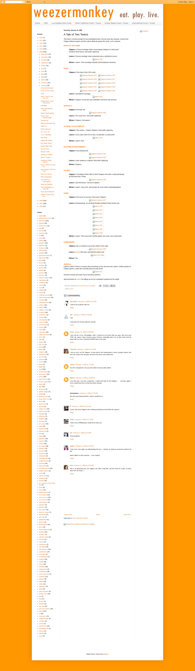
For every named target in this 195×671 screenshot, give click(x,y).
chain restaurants (44, 297)
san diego (42, 547)
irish (40, 433)
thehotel (41, 603)
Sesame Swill (45, 151)
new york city (43, 497)
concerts (42, 312)
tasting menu (43, 594)
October (44, 60)
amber (72, 446)
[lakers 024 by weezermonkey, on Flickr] (97, 221)
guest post (42, 404)
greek (41, 401)
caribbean (42, 282)
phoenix (41, 522)
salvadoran (42, 544)
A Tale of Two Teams (47, 91)
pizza (40, 527)
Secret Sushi (45, 149)
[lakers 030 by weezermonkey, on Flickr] (97, 138)
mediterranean (43, 461)
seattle (41, 562)
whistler (41, 633)
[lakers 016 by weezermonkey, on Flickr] (97, 206)
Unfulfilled (44, 105)
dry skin (41, 357)
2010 (41, 49)
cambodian (42, 280)
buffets (41, 270)
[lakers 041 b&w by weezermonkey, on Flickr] (97, 255)
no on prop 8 (43, 500)
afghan (41, 216)
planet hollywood (44, 529)
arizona (41, 230)
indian (41, 426)
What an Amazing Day (48, 123)
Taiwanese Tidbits (46, 154)
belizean (41, 250)
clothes (41, 307)
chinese (41, 305)
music (41, 490)
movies (41, 480)
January (44, 85)
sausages (42, 554)
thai (40, 599)
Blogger (106, 654)
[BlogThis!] (106, 285)
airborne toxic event (45, 218)
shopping (42, 566)
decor (41, 337)
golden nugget (43, 391)
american (42, 221)
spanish (41, 579)
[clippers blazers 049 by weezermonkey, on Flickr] (97, 249)
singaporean (43, 569)
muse (41, 487)
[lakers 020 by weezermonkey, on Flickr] (97, 210)
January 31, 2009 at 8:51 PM (87, 301)
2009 (41, 52)
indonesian (42, 428)
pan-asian (42, 509)
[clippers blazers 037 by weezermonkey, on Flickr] (97, 200)
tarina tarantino (44, 591)
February (44, 82)
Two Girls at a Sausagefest (46, 180)
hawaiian (42, 414)
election (41, 359)
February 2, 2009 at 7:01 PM (88, 393)
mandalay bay (43, 458)
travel (41, 611)
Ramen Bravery (46, 129)
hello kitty (42, 416)
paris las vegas (44, 512)
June (43, 71)
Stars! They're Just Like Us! (47, 97)
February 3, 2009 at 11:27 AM (81, 406)
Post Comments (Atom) (80, 518)
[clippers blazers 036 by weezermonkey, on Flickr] (97, 180)
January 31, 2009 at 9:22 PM (82, 315)
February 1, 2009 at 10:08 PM (85, 378)
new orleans (43, 495)
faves (41, 364)
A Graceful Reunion (47, 88)
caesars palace (44, 277)
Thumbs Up (44, 120)
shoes (41, 564)
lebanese (42, 448)
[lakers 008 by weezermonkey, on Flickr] (97, 59)
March (43, 80)
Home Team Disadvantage (46, 116)
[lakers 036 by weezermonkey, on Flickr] (97, 229)
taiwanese (42, 586)
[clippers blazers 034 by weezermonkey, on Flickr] (88, 91)
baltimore (42, 245)
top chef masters (44, 609)
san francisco (43, 549)
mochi (41, 473)
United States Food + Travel (116, 23)
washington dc (43, 628)
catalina (41, 290)
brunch (41, 268)
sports (71, 288)
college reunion (44, 310)
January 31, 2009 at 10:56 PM (84, 332)
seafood (41, 559)
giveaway (42, 389)
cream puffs (43, 324)
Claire (72, 419)
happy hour (42, 409)
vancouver (42, 616)
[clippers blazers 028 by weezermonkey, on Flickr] (88, 83)
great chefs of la (44, 399)
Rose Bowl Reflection (47, 191)
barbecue (42, 248)
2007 (41, 203)
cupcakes (42, 332)
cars (40, 287)
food (40, 369)
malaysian (42, 456)
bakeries (42, 243)
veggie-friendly (43, 618)
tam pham (73, 301)
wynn (40, 636)
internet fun (42, 431)
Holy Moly (44, 137)
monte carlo (43, 476)
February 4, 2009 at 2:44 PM (82, 433)
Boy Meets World (46, 143)
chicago (41, 300)
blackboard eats (44, 255)
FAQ (46, 23)
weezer (41, 631)
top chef (41, 606)
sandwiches (43, 552)
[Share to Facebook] (111, 285)
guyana (41, 406)
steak (41, 584)
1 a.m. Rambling (46, 135)
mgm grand (42, 466)
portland (41, 532)
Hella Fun (44, 126)
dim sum (41, 344)
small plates (43, 571)
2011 (41, 46)
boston (41, 263)
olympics (42, 505)
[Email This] (104, 285)
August (43, 65)
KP (71, 433)
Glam (72, 332)
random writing (43, 537)
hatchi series (43, 411)
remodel (41, 539)
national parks (43, 492)
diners (41, 349)
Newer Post (68, 514)
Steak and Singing (46, 184)
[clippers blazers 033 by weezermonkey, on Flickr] (107, 87)
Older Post (127, 514)
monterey (42, 478)
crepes (41, 327)
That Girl (73, 349)
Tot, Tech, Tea (45, 132)
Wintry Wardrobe (46, 177)
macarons (42, 453)
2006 (41, 206)
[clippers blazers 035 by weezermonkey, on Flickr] (107, 91)
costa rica (42, 322)
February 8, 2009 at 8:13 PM (84, 446)
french (41, 376)
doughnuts (42, 354)
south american (44, 574)
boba (40, 260)
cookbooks (42, 315)
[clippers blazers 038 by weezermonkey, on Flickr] (97, 113)
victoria (41, 623)
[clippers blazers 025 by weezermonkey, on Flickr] (107, 75)
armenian (42, 233)
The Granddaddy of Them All (47, 188)
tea (40, 596)
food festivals (43, 372)
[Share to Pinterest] (114, 285)
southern (42, 576)
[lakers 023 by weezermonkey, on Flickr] (97, 218)
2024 (41, 37)
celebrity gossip (44, 295)
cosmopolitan (43, 320)
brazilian (41, 265)
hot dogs (42, 421)
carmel (41, 285)
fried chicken (43, 379)
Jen (71, 315)
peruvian (42, 517)
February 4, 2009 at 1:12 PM (84, 419)
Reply (72, 307)
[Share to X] (109, 285)
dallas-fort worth (44, 334)
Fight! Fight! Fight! (46, 146)
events (41, 362)
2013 (41, 40)
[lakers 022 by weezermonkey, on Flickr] (97, 214)
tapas (41, 589)
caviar (41, 292)
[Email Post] (100, 285)
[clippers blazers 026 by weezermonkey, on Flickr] (88, 79)
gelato (41, 384)
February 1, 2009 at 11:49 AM (86, 349)
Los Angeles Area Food (61, 23)
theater (41, 601)
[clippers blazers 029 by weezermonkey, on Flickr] (107, 83)
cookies (41, 317)
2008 (41, 200)
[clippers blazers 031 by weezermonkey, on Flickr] (88, 87)
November (44, 57)
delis (40, 339)
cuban (41, 329)
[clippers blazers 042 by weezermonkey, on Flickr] (97, 154)
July (42, 68)
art (40, 235)
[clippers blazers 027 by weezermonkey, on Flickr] (107, 79)
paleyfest (42, 507)
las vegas (42, 446)
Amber (77, 252)
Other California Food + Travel (88, 23)
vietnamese (42, 626)
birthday (41, 253)
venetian (41, 621)
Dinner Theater (45, 157)
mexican (41, 463)
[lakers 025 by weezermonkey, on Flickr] (97, 225)
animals (41, 223)
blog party (42, 258)
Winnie (72, 378)
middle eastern (43, 471)
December (44, 54)
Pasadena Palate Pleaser (46, 161)
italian (41, 436)
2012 (41, 43)
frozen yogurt (43, 381)
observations (43, 502)
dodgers (41, 352)
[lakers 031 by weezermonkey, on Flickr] (97, 272)
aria (40, 228)
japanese (42, 438)
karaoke (41, 441)
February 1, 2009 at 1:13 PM (84, 364)
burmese (42, 275)
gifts (40, 386)
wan (71, 465)
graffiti (41, 394)
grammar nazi (43, 396)
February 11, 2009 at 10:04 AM (84, 465)
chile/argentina (43, 302)
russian (41, 542)
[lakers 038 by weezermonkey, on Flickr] (97, 233)
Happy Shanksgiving (47, 113)
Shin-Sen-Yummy (46, 174)
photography (43, 524)
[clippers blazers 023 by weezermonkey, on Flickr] (88, 75)
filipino (41, 367)
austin (41, 238)
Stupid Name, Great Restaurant (47, 102)
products (42, 534)
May (42, 74)
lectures (41, 451)
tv (39, 613)
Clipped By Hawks (47, 140)
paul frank (42, 514)
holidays (41, 419)
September (45, 63)
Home (37, 23)
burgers (41, 273)
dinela (41, 347)
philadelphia (42, 519)
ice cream (42, 424)
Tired (42, 93)
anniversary (43, 226)
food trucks (42, 374)
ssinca (72, 364)
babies (41, 240)
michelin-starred (44, 468)
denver (41, 342)
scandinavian (43, 556)
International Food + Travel (143, 23)
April (42, 77)
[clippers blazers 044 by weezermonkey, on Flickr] (97, 157)
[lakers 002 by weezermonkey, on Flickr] (97, 97)
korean (41, 443)
